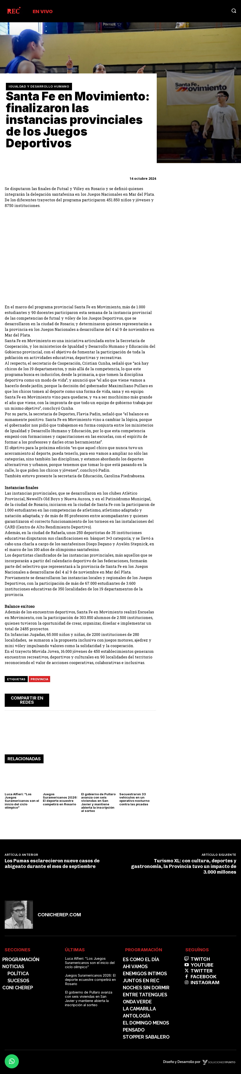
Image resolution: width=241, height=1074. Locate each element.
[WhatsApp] (129, 699)
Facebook (204, 976)
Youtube (202, 965)
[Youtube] (186, 965)
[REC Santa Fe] (13, 11)
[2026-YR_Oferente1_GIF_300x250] (200, 314)
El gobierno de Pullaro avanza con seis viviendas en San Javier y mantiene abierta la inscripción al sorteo (98, 802)
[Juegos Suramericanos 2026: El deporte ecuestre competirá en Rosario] (61, 779)
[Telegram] (140, 699)
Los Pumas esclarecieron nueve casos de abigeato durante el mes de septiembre (52, 863)
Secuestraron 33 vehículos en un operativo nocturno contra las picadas (134, 799)
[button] (233, 10)
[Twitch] (186, 959)
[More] (151, 699)
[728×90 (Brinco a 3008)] (80, 740)
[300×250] (200, 380)
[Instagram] (186, 983)
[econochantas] (200, 249)
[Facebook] (107, 699)
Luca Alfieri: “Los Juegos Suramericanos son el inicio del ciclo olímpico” (22, 800)
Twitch (200, 959)
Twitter (202, 971)
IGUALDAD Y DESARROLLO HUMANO (39, 86)
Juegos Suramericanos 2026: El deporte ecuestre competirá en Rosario (60, 799)
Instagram (205, 982)
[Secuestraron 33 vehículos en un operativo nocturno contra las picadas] (137, 779)
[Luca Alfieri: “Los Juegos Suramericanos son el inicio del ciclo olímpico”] (23, 779)
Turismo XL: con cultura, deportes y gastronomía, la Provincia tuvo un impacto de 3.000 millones (183, 866)
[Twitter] (118, 699)
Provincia (39, 679)
